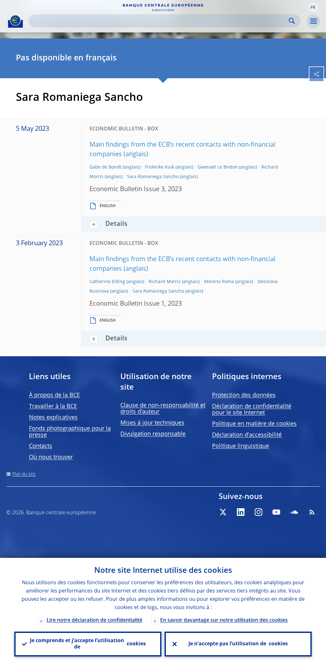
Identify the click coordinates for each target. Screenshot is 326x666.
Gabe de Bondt (105, 167)
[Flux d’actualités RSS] (312, 512)
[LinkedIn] (240, 512)
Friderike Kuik (159, 167)
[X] (222, 512)
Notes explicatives (53, 417)
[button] (313, 7)
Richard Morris (165, 282)
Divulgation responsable (153, 434)
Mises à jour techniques (152, 423)
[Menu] (313, 21)
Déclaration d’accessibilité (247, 435)
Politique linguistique (240, 446)
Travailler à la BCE (53, 406)
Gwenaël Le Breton (218, 167)
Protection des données (244, 395)
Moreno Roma (219, 282)
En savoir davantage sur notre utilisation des (224, 620)
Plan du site (24, 474)
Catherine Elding (107, 282)
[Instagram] (258, 512)
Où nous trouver (51, 457)
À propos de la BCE (54, 395)
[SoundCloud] (294, 512)
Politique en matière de (254, 424)
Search (292, 20)
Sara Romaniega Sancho (153, 177)
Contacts (40, 446)
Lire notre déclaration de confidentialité (94, 620)
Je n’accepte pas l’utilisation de (238, 644)
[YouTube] (276, 512)
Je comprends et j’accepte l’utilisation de (88, 644)
